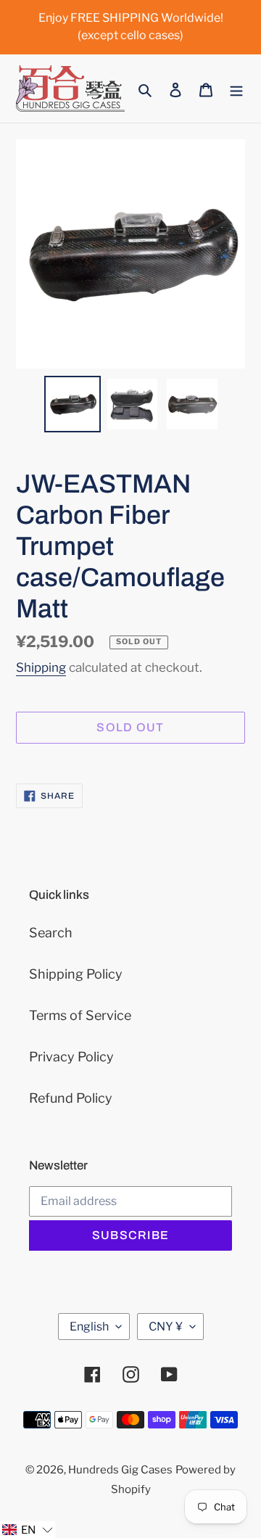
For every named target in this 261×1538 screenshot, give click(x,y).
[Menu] (236, 89)
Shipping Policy (76, 974)
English (89, 1326)
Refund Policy (70, 1098)
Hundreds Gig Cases (120, 1469)
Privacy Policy (71, 1056)
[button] (27, 1529)
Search (50, 932)
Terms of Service (80, 1015)
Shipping (41, 667)
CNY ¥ (166, 1326)
